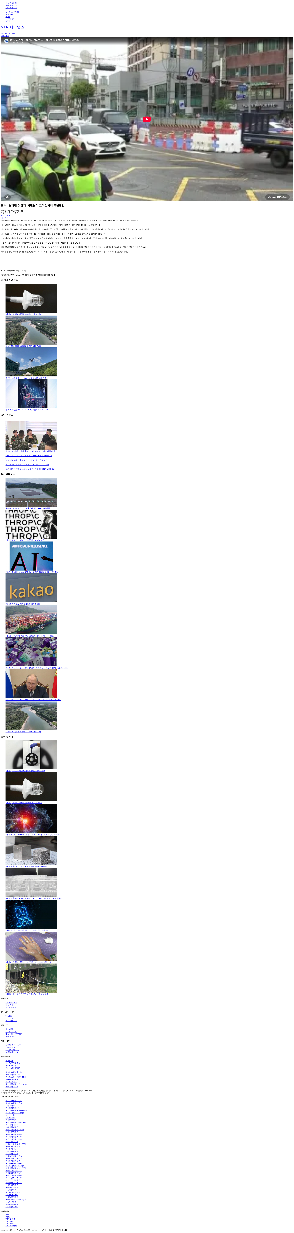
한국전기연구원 (12, 1185)
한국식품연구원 (12, 1142)
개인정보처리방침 (13, 1063)
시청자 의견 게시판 (13, 1045)
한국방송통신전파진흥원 (16, 1077)
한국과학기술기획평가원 (16, 1122)
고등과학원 (10, 1106)
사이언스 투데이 (12, 12)
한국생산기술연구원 (14, 1183)
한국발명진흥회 (12, 1197)
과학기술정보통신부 (14, 1072)
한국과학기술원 (12, 1087)
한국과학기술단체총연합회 (17, 1110)
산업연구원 (10, 1118)
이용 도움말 (10, 1036)
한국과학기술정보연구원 (16, 1168)
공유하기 (4, 218)
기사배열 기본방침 (13, 1068)
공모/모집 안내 (11, 1032)
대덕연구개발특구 (13, 1180)
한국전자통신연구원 (14, 1134)
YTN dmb (9, 1221)
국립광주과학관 (12, 1204)
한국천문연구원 (12, 1132)
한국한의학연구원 (13, 1146)
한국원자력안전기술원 (15, 1113)
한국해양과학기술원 (14, 1171)
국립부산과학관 (12, 1207)
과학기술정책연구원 (14, 1103)
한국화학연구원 (12, 1154)
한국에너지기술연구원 (15, 1166)
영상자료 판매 (11, 1021)
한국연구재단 (11, 1082)
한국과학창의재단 (13, 1075)
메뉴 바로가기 (11, 3)
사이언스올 (10, 1115)
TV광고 (9, 1016)
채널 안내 (9, 1005)
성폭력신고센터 (12, 1052)
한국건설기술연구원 (14, 1175)
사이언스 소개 (11, 1003)
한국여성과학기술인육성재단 (17, 1200)
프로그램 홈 (6, 215)
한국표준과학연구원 (14, 1163)
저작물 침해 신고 (12, 1050)
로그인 (8, 33)
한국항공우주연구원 (14, 1159)
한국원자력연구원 (13, 1161)
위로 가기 (5, 36)
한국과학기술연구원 (14, 1137)
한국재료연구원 (12, 1187)
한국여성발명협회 (13, 1192)
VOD (8, 17)
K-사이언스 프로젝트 (14, 1034)
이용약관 (9, 1061)
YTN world (10, 1223)
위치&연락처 (11, 1007)
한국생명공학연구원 (14, 1139)
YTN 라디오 (10, 1219)
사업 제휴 (9, 1018)
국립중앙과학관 (12, 1195)
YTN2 (8, 1217)
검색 (3, 33)
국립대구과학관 (12, 1202)
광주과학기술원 (12, 1127)
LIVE (8, 21)
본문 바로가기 (11, 5)
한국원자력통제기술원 (15, 1130)
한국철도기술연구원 (14, 1156)
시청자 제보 (10, 1047)
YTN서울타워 (11, 1226)
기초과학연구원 (12, 1151)
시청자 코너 (10, 19)
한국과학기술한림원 (14, 1173)
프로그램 (9, 14)
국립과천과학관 (12, 1190)
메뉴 (13, 33)
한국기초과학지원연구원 (16, 1144)
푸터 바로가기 (11, 8)
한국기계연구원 (12, 1149)
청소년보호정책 (12, 1065)
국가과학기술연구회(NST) (16, 1084)
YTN (7, 1215)
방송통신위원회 (12, 1079)
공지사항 (9, 1029)
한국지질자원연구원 (14, 1178)
